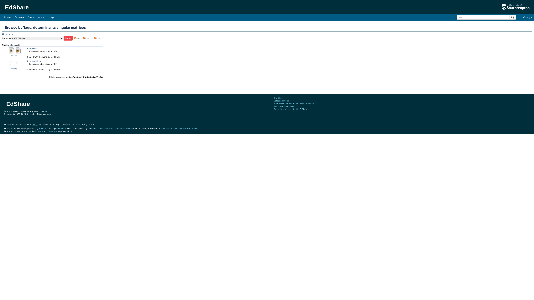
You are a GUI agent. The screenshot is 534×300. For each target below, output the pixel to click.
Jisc (71, 131)
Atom (78, 38)
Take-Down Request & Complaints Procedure (294, 103)
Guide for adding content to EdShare (290, 109)
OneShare (52, 131)
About (41, 17)
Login (528, 17)
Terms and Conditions (284, 106)
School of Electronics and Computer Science (111, 128)
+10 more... (13, 55)
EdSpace (39, 131)
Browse (19, 17)
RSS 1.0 (88, 38)
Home (7, 17)
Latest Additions (281, 101)
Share (31, 17)
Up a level (8, 34)
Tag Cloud (278, 98)
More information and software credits (180, 128)
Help (51, 17)
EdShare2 (43, 128)
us (47, 111)
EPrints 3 (62, 128)
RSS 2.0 (99, 38)
